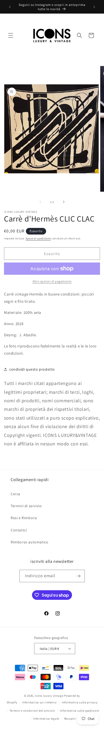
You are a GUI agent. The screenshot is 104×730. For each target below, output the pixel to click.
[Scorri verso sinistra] (40, 202)
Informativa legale (46, 718)
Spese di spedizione (38, 238)
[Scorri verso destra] (64, 202)
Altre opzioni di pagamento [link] (52, 281)
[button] (11, 35)
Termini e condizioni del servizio (32, 710)
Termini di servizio (26, 505)
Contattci (19, 530)
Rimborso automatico (29, 542)
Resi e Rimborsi (24, 517)
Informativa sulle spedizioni (79, 710)
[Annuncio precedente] (10, 7)
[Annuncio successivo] (94, 7)
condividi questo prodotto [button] (32, 369)
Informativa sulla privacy (80, 702)
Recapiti (70, 718)
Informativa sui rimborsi (39, 702)
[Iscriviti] (79, 576)
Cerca (15, 493)
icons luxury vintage (49, 696)
